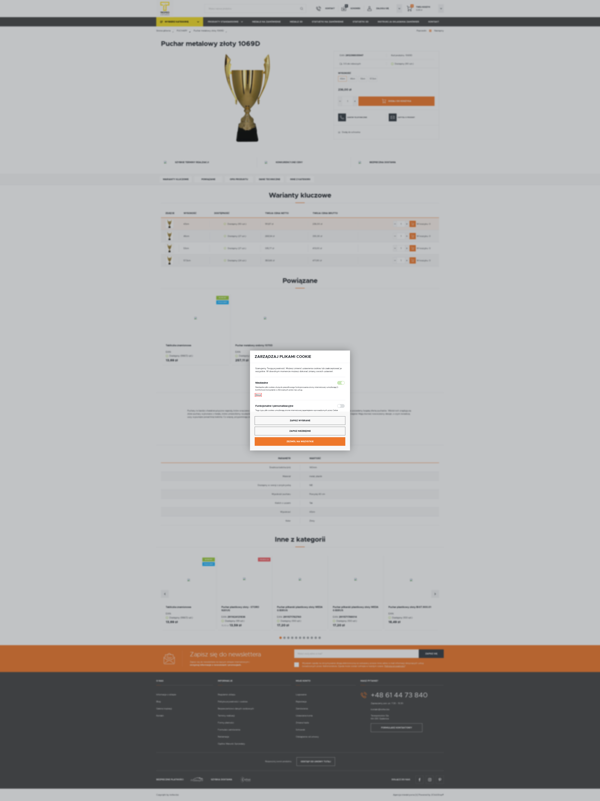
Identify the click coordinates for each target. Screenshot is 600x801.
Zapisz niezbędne (300, 431)
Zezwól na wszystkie (300, 441)
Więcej (258, 395)
